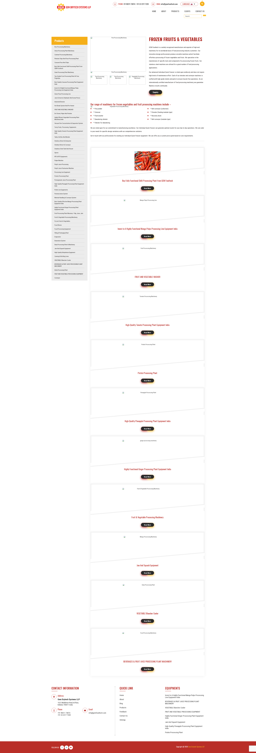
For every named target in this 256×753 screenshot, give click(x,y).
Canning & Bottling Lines (61, 256)
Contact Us (200, 11)
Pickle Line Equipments (61, 190)
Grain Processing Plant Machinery (64, 72)
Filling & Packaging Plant (61, 233)
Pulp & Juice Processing (61, 164)
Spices (56, 153)
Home (154, 11)
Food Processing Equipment (62, 229)
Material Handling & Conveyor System (65, 198)
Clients (187, 11)
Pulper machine (58, 160)
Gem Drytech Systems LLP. (196, 746)
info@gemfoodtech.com (169, 4)
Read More (147, 188)
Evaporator (57, 237)
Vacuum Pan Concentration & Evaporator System (68, 123)
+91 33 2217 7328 (142, 4)
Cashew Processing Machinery (63, 55)
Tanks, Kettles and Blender (62, 137)
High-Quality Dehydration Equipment (64, 252)
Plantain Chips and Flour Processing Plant (66, 59)
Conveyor (57, 278)
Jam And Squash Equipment (62, 248)
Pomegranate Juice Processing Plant (65, 180)
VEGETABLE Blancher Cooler (62, 260)
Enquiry (155, 92)
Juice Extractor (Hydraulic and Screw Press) (67, 98)
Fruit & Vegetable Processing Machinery (65, 217)
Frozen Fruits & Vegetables (62, 221)
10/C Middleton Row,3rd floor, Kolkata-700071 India (68, 704)
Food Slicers (58, 225)
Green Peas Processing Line (62, 94)
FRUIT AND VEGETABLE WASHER (63, 109)
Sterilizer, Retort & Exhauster (62, 141)
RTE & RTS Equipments (60, 156)
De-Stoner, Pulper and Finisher (63, 113)
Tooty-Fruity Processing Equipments (65, 127)
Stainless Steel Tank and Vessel (63, 149)
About (163, 11)
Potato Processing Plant (61, 176)
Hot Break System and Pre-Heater (64, 106)
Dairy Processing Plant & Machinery (64, 245)
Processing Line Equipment (62, 172)
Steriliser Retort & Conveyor (62, 145)
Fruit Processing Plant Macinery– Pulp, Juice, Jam (68, 213)
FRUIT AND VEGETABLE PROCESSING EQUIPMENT (68, 274)
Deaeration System (60, 241)
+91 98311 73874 (129, 4)
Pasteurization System (61, 194)
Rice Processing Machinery (62, 47)
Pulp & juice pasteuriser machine (64, 168)
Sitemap (123, 720)
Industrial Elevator (59, 102)
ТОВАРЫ (65, 21)
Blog (121, 703)
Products (175, 11)
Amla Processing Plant (61, 270)
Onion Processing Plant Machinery (64, 51)
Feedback (123, 712)
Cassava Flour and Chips (61, 62)
